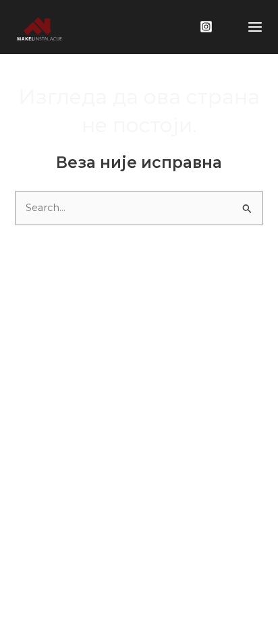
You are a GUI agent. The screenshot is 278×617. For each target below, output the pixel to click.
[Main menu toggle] (255, 27)
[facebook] (208, 26)
